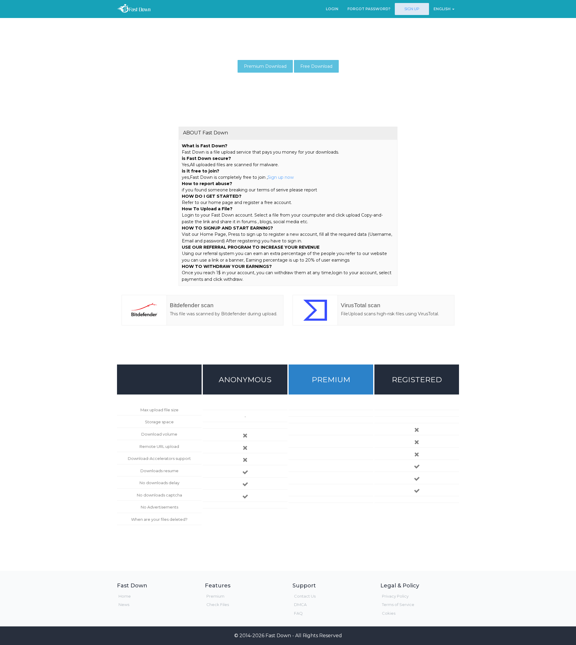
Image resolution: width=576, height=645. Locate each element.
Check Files (217, 604)
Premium (215, 596)
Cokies (388, 613)
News (123, 604)
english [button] (443, 9)
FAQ (298, 613)
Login (332, 9)
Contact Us (305, 596)
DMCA (300, 604)
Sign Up (411, 9)
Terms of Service (398, 604)
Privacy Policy (395, 596)
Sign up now (281, 177)
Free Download (316, 66)
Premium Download (265, 66)
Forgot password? (368, 9)
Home (124, 596)
